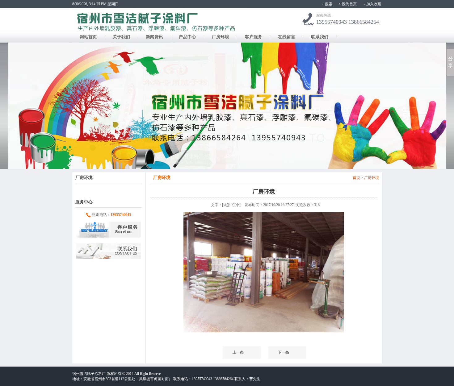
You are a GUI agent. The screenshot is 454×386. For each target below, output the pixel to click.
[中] (231, 205)
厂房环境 (220, 37)
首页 (356, 178)
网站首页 (88, 37)
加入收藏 (373, 4)
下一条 (283, 352)
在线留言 (286, 37)
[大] (225, 205)
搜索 (328, 4)
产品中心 (187, 37)
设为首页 (349, 4)
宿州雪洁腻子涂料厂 (89, 373)
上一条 (238, 352)
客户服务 (253, 37)
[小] (237, 205)
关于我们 (121, 37)
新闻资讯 (154, 37)
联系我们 (319, 37)
